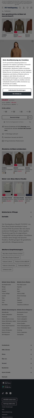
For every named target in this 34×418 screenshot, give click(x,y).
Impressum (23, 85)
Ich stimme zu (17, 93)
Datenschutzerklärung (14, 85)
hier (29, 81)
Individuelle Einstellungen (17, 90)
